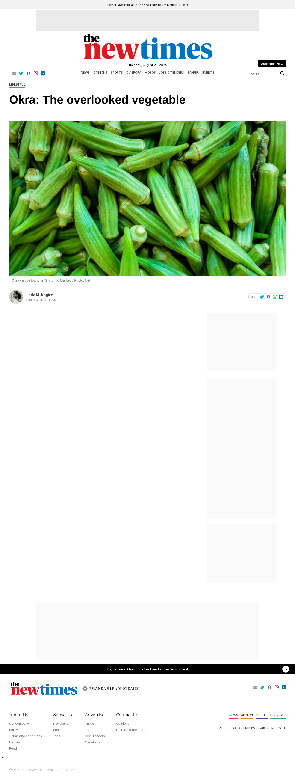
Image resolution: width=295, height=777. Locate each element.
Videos (150, 72)
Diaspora (134, 72)
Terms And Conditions (25, 736)
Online (89, 723)
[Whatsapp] (275, 297)
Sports (117, 72)
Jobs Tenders (95, 736)
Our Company (19, 723)
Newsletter (61, 723)
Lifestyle (17, 84)
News (85, 72)
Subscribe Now (272, 63)
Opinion (247, 715)
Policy (13, 730)
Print (56, 730)
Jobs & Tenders (171, 72)
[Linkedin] (43, 73)
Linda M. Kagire (39, 294)
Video (223, 728)
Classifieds (92, 742)
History (14, 742)
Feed (13, 748)
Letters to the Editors (132, 730)
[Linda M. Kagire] (16, 302)
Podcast (278, 728)
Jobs (56, 736)
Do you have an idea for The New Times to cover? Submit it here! (147, 4)
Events (208, 72)
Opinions (100, 72)
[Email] (14, 73)
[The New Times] (147, 59)
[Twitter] (21, 73)
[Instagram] (36, 73)
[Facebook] (28, 73)
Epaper (193, 72)
